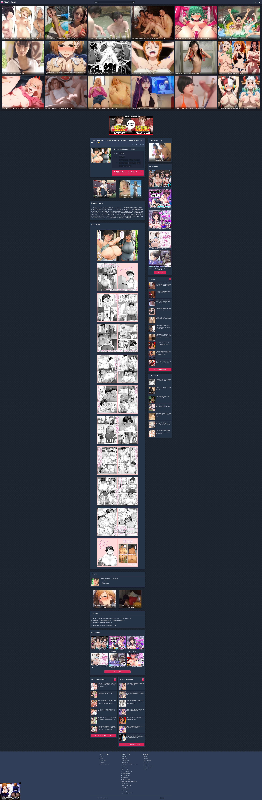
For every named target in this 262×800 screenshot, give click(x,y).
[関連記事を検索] (115, 679)
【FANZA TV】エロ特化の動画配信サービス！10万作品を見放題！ (108, 620)
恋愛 (130, 166)
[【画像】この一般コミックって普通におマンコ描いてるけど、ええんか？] (160, 382)
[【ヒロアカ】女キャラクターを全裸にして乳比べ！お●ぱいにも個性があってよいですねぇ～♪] (23, 23)
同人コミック (125, 163)
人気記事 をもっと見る (161, 369)
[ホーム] (161, 798)
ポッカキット (125, 768)
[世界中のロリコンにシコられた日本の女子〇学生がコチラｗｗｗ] (196, 58)
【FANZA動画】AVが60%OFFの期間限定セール (103, 625)
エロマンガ (122, 153)
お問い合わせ (103, 760)
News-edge (124, 791)
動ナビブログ (125, 783)
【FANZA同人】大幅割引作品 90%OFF (101, 622)
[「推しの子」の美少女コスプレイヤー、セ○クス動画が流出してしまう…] (152, 92)
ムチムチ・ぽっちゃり (124, 159)
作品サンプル (137, 159)
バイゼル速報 (125, 789)
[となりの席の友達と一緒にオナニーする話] (99, 659)
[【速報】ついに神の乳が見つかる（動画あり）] (160, 390)
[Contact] (260, 2)
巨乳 (120, 166)
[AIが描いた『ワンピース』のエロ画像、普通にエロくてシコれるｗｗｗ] (239, 58)
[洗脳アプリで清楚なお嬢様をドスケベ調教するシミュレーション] (135, 642)
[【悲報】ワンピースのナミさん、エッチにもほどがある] (152, 58)
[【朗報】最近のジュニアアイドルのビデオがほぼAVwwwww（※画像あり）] (160, 152)
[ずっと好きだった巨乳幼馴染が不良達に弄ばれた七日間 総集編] (117, 642)
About (102, 758)
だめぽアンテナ (125, 762)
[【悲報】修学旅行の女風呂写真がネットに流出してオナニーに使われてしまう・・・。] (152, 23)
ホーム (102, 756)
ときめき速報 (125, 777)
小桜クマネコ (122, 156)
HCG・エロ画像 (147, 760)
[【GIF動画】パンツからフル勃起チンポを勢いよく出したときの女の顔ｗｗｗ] (196, 92)
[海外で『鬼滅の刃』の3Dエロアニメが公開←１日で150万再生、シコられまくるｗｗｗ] (160, 416)
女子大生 (138, 163)
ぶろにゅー (124, 766)
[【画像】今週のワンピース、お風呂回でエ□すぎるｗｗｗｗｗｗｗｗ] (239, 23)
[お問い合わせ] (163, 798)
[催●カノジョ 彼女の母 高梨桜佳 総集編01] (135, 659)
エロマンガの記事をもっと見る (132, 744)
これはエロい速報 (126, 779)
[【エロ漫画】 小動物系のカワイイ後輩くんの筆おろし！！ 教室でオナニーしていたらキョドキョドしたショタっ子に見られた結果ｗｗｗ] (160, 425)
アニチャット (125, 769)
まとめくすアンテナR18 (127, 793)
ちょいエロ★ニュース (127, 771)
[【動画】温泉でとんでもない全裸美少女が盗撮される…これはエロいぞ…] (109, 23)
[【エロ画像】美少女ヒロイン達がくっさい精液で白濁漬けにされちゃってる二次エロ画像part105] (23, 92)
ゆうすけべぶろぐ (126, 775)
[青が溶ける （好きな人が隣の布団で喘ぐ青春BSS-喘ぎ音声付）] (117, 659)
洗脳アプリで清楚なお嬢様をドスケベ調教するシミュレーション (135, 650)
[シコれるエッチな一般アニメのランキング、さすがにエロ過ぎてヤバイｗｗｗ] (160, 407)
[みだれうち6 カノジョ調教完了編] (99, 642)
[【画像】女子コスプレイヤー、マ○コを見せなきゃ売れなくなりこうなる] (109, 92)
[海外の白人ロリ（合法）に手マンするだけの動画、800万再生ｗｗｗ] (66, 92)
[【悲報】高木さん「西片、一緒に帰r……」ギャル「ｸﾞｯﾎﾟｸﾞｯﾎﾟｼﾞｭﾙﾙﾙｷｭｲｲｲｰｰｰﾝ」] (104, 189)
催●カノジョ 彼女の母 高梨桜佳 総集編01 (134, 666)
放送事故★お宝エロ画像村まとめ (129, 781)
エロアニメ (146, 762)
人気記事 (102, 762)
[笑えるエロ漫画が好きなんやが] (109, 58)
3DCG (145, 756)
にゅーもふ (124, 756)
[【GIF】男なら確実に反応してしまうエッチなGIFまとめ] (23, 58)
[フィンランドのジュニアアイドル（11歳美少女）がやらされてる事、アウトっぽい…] (66, 23)
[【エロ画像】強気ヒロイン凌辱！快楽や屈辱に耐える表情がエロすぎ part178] (239, 92)
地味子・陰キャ (132, 163)
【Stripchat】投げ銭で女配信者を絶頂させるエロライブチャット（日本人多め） (111, 618)
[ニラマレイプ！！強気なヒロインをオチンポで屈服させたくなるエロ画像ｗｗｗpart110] (196, 23)
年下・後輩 (125, 166)
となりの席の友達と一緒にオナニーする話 (99, 665)
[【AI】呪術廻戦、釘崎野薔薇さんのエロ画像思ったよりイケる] (104, 599)
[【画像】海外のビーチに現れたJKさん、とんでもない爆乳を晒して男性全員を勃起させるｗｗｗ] (130, 189)
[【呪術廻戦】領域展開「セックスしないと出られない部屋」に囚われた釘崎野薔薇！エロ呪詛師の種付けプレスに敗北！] (66, 58)
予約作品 (131, 159)
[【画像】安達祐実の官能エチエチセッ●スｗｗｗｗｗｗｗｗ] (160, 399)
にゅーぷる (124, 758)
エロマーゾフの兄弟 (126, 785)
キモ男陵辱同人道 (126, 773)
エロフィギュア (147, 768)
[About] (255, 2)
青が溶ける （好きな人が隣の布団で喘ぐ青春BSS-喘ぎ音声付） (117, 667)
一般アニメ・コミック (149, 766)
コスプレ (146, 769)
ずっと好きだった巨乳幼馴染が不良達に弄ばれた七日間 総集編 (117, 650)
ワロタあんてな (125, 760)
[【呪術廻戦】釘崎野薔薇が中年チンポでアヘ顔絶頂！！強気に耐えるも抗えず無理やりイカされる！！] (10, 791)
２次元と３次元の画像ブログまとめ (130, 764)
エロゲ (145, 764)
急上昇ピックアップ (105, 764)
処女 (120, 163)
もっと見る (118, 672)
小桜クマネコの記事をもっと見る (104, 735)
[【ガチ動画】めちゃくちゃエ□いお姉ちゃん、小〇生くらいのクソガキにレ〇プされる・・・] (130, 599)
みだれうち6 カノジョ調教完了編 (97, 649)
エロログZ (124, 787)
